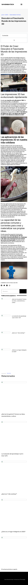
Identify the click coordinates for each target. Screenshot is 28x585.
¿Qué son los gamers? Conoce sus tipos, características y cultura (19, 301)
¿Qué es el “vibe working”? (18, 332)
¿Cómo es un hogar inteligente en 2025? (13, 531)
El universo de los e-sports (9, 569)
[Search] (23, 291)
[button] (21, 4)
